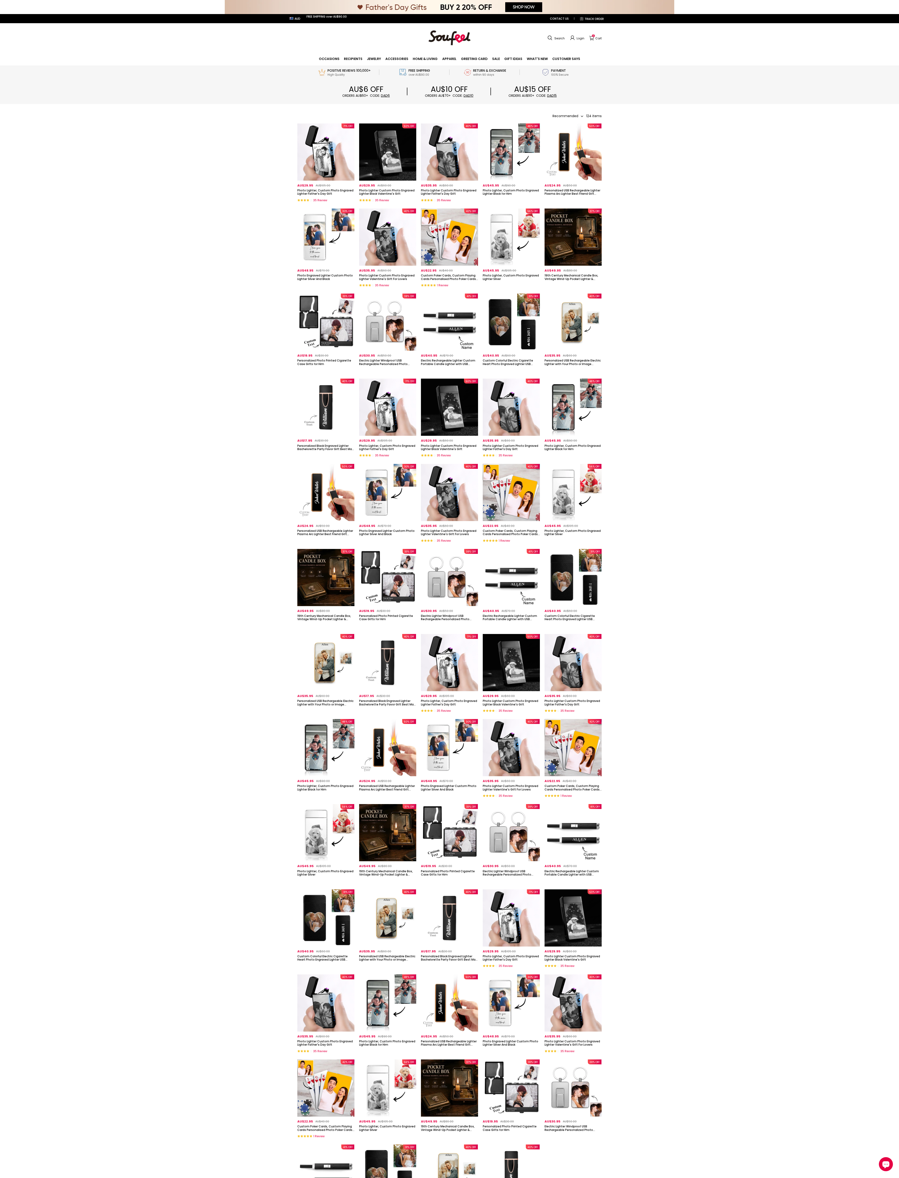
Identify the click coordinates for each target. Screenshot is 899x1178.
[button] (555, 38)
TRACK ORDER (594, 19)
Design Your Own (326, 201)
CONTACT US (559, 19)
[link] (329, 58)
